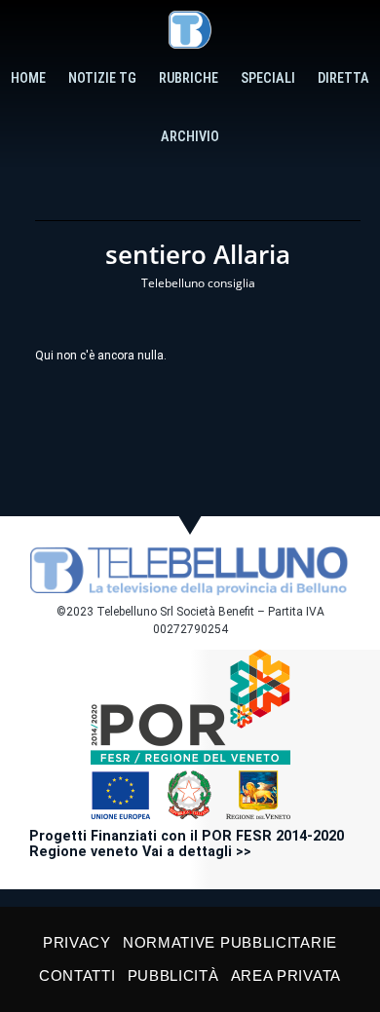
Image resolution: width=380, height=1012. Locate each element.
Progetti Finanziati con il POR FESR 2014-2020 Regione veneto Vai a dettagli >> (186, 844)
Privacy (77, 942)
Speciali (268, 78)
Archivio (190, 137)
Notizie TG (102, 78)
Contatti (77, 975)
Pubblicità (173, 975)
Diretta (343, 78)
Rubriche (188, 78)
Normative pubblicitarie (230, 942)
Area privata (286, 975)
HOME (28, 78)
